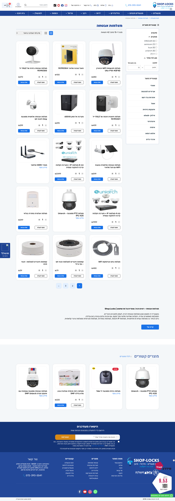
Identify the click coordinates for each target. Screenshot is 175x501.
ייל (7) (152, 54)
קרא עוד (150, 327)
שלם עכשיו (97, 82)
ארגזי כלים (150, 139)
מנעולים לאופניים (68, 468)
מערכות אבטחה (143, 18)
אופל (153, 103)
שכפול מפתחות (93, 463)
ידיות (98, 13)
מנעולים (157, 13)
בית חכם (21, 13)
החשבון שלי (118, 463)
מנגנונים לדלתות (68, 465)
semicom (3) (149, 44)
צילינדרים (115, 13)
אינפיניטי (151, 121)
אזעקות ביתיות (149, 109)
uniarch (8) (150, 51)
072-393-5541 (33, 475)
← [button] (59, 286)
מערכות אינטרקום (92, 473)
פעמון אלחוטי (93, 478)
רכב (84, 13)
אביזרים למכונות (148, 91)
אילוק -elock (149, 115)
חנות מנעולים (155, 18)
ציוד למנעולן (70, 473)
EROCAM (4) (149, 41)
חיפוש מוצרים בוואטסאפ (160, 495)
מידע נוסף (43, 167)
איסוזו (152, 127)
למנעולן (38, 13)
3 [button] (65, 286)
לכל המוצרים (125, 356)
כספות (55, 13)
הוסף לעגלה (114, 82)
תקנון (120, 473)
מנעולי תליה (70, 471)
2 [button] (72, 286)
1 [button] (79, 286)
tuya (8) (151, 47)
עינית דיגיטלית (93, 476)
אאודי (152, 85)
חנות (120, 468)
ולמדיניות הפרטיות (98, 446)
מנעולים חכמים (136, 13)
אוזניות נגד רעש (148, 97)
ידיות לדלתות (93, 468)
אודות (120, 465)
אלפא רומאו (150, 133)
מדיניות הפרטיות (116, 476)
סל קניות (119, 471)
